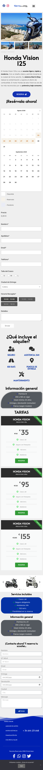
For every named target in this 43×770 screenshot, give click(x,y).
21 (4, 176)
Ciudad (4, 689)
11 (27, 165)
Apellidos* (5, 236)
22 (10, 176)
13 (38, 165)
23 (15, 176)
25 (27, 176)
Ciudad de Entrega (8, 282)
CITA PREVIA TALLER (11, 740)
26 (33, 176)
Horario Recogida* (8, 294)
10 (21, 165)
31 (4, 147)
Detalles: (4, 311)
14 (4, 171)
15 (10, 171)
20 (38, 171)
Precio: (4, 213)
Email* (3, 248)
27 (38, 176)
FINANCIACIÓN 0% (11, 735)
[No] (41, 765)
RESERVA (21, 461)
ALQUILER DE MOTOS (12, 726)
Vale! (21, 766)
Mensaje (4, 697)
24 (21, 176)
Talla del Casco (7, 271)
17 (21, 171)
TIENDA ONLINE (8, 721)
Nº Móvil (4, 658)
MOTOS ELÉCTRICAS (11, 731)
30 (38, 141)
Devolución (5, 681)
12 (33, 165)
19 (33, 171)
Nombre (4, 650)
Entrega (4, 674)
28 (4, 182)
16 (15, 171)
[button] (34, 6)
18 (27, 171)
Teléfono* (5, 259)
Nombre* (4, 224)
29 (10, 182)
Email (3, 666)
